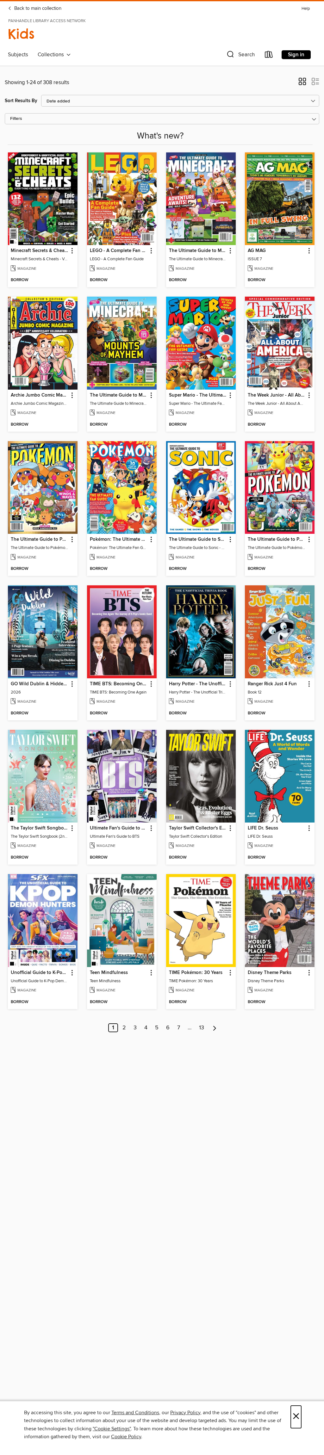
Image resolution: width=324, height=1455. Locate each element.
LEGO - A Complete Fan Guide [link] (119, 251)
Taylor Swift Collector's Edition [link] (198, 828)
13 (201, 1027)
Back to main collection (37, 8)
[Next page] (215, 1028)
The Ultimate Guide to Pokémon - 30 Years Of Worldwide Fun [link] (277, 539)
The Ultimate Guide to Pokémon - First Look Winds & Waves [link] (40, 539)
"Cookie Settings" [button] (112, 1429)
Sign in (296, 54)
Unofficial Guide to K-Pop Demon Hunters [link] (40, 973)
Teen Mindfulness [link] (109, 973)
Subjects (18, 54)
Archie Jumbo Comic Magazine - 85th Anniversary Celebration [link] (40, 395)
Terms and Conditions (135, 1412)
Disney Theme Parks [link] (269, 973)
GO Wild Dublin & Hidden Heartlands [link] (40, 684)
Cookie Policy (126, 1436)
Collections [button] (52, 54)
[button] (240, 56)
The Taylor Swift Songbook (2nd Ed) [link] (40, 828)
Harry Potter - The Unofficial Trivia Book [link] (198, 684)
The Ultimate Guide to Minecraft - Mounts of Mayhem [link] (119, 395)
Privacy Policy (185, 1412)
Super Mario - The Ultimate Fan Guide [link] (198, 395)
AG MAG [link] (257, 251)
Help (306, 8)
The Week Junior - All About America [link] (277, 395)
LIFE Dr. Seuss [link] (263, 828)
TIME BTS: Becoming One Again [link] (119, 684)
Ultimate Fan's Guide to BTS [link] (119, 828)
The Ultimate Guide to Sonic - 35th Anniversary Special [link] (198, 539)
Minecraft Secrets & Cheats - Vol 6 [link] (40, 251)
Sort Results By (21, 101)
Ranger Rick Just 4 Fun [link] (272, 684)
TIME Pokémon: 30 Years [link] (195, 973)
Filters (16, 118)
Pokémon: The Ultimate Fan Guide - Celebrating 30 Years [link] (119, 539)
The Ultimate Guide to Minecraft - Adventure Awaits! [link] (198, 251)
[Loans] (268, 56)
